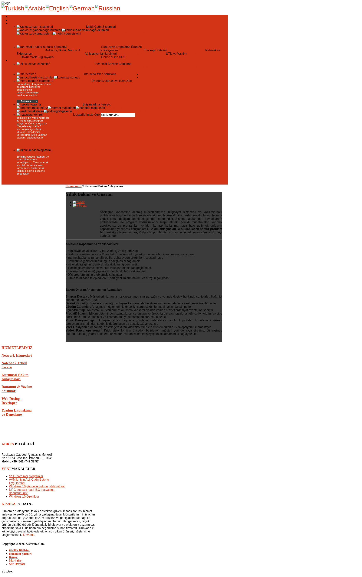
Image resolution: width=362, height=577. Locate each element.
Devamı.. (29, 534)
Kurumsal (18, 20)
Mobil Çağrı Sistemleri (101, 26)
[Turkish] (13, 8)
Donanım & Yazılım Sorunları (42, 67)
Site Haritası (17, 563)
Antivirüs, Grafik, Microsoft (62, 50)
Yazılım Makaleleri (111, 111)
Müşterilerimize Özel (86, 114)
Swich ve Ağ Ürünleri (186, 50)
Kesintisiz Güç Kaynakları (77, 57)
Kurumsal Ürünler (84, 46)
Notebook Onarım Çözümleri (94, 67)
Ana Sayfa (17, 16)
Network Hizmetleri (191, 67)
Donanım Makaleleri (123, 107)
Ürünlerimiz (20, 23)
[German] (82, 8)
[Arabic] (35, 8)
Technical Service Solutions (112, 63)
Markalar (15, 560)
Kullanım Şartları (20, 553)
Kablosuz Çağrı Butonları (132, 30)
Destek (146, 74)
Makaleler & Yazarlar (62, 104)
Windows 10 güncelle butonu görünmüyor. (37, 486)
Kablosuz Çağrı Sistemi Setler (142, 33)
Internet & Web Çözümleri (60, 74)
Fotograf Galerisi (145, 111)
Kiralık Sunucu (126, 77)
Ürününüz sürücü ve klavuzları (111, 80)
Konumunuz (74, 186)
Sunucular (90, 50)
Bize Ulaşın (150, 77)
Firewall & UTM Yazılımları (141, 53)
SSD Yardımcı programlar (26, 476)
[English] (57, 8)
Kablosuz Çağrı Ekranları (180, 30)
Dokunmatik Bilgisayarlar (37, 57)
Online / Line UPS (113, 57)
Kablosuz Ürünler (69, 26)
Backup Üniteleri (155, 50)
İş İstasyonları (109, 50)
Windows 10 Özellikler (24, 496)
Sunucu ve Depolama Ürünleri (121, 46)
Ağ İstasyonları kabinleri (101, 53)
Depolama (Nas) (131, 50)
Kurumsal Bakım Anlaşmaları (146, 67)
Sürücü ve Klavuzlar (72, 80)
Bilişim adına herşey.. (97, 104)
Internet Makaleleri (161, 107)
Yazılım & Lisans (31, 50)
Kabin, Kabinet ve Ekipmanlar (58, 53)
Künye (13, 557)
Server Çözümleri (96, 77)
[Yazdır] (79, 202)
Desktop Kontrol (58, 114)
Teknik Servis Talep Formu (75, 150)
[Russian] (107, 8)
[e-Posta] (80, 205)
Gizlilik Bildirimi (19, 550)
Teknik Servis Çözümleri (72, 63)
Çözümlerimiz (21, 60)
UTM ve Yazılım (176, 53)
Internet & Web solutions (100, 74)
